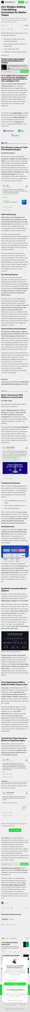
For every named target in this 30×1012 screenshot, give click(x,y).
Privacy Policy (17, 996)
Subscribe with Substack (16, 989)
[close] (25, 959)
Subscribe (15, 984)
